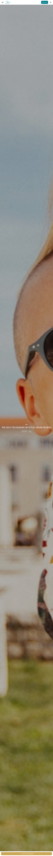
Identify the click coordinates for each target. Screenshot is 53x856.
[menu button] (2, 2)
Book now (44, 2)
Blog (26, 424)
